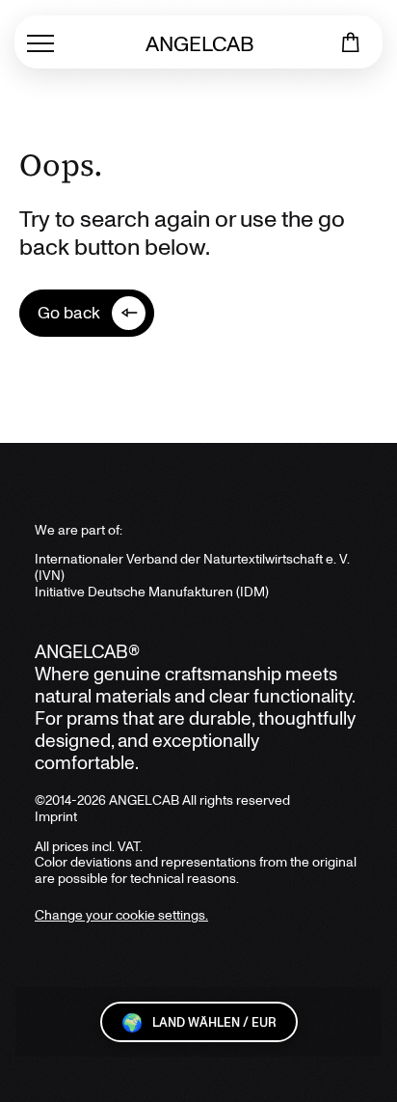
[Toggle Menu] (40, 42)
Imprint (56, 816)
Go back (69, 311)
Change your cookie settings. (121, 914)
